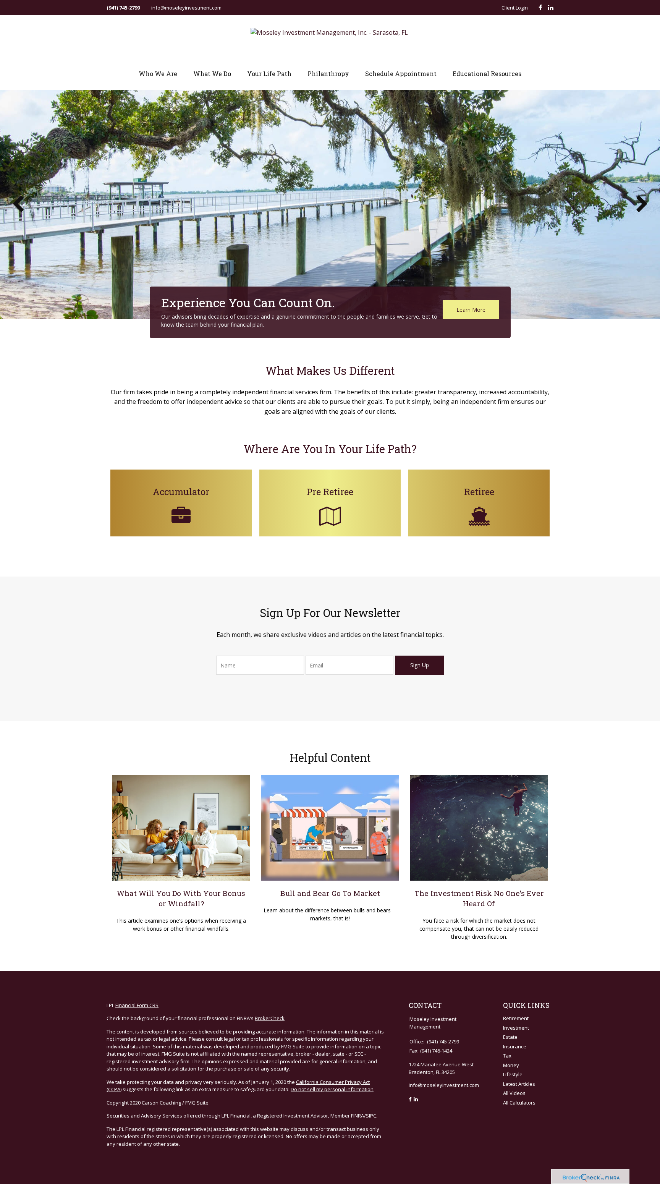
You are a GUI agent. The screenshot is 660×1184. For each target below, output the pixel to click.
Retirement (516, 1018)
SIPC (371, 1115)
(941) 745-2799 (123, 7)
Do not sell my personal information (332, 1089)
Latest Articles (519, 1083)
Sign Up (419, 665)
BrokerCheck (270, 1018)
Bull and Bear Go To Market (330, 893)
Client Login (514, 7)
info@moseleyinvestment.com (186, 7)
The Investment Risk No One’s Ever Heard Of (479, 898)
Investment (516, 1027)
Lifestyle (512, 1074)
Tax (507, 1055)
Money (511, 1065)
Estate (510, 1036)
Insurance (514, 1046)
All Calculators (519, 1102)
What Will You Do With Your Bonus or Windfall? (181, 898)
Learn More (470, 309)
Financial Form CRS (137, 1005)
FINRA (357, 1115)
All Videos (514, 1093)
